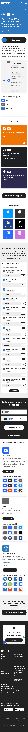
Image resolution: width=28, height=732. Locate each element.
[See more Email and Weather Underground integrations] (7, 480)
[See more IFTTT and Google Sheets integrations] (7, 538)
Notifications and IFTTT (19, 666)
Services (3, 656)
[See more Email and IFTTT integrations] (18, 480)
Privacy (14, 721)
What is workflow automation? (8, 692)
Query (9, 309)
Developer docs (5, 673)
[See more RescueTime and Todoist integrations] (18, 589)
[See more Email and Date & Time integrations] (18, 490)
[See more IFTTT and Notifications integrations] (18, 527)
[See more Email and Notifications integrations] (18, 485)
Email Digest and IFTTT (19, 668)
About (19, 721)
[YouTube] (14, 726)
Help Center (4, 665)
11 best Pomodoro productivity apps (9, 699)
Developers (6, 718)
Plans (2, 671)
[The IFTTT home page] (5, 3)
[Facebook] (4, 726)
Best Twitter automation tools (8, 688)
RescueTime (5, 556)
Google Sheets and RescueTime (18, 676)
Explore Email (8, 471)
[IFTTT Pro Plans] (23, 308)
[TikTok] (20, 726)
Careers (13, 718)
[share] (26, 9)
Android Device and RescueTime (18, 680)
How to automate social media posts (9, 703)
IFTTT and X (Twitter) (19, 670)
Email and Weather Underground (18, 657)
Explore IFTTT (8, 518)
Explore (3, 654)
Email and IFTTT (18, 660)
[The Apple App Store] (8, 709)
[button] (26, 4)
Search (3, 669)
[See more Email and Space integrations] (7, 485)
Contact (9, 721)
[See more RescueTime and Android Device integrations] (7, 584)
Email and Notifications (19, 664)
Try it (23, 275)
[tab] (2, 263)
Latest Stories (5, 684)
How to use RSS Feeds (6, 694)
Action (9, 281)
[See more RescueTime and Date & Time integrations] (7, 579)
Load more (14, 390)
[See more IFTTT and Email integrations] (7, 527)
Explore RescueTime (10, 570)
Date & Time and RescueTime (18, 673)
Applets (3, 660)
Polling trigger (10, 272)
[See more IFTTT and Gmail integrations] (18, 538)
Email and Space (18, 662)
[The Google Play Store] (19, 709)
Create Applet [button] (14, 427)
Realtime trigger (11, 290)
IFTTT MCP (3, 662)
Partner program (20, 718)
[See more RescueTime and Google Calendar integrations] (18, 584)
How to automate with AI (7, 686)
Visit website (5, 565)
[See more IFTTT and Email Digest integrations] (7, 533)
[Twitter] (17, 726)
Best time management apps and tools (10, 690)
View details (6, 275)
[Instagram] (11, 726)
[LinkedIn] (7, 726)
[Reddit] (23, 726)
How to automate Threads (7, 701)
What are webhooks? (6, 697)
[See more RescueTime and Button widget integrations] (7, 589)
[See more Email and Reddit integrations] (7, 490)
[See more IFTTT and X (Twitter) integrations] (18, 533)
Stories (3, 658)
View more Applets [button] (14, 195)
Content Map (4, 667)
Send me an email (15, 80)
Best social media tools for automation (10, 705)
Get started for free (14, 612)
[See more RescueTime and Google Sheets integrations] (18, 579)
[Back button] (2, 9)
